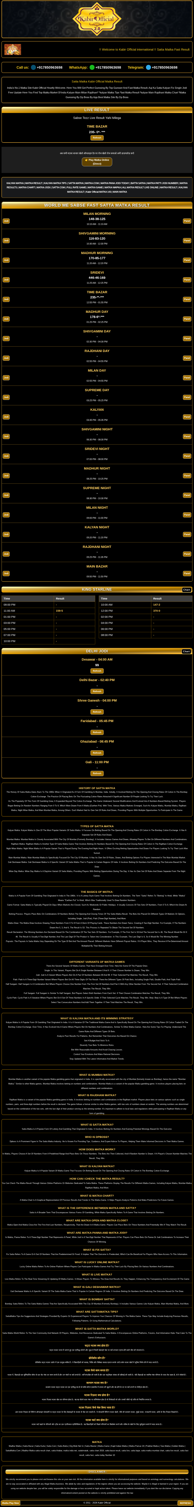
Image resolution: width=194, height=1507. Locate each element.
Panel (187, 221)
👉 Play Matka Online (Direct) (97, 162)
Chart (186, 589)
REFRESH (185, 1503)
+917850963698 (49, 67)
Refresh (97, 137)
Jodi (6, 221)
